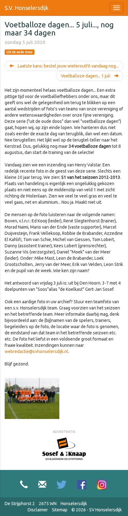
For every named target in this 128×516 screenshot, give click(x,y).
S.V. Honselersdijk (26, 8)
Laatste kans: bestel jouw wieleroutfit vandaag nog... (68, 65)
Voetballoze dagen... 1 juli (86, 75)
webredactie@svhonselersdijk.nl (36, 351)
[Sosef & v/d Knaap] (64, 448)
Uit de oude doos (19, 52)
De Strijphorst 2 (20, 503)
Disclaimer (38, 509)
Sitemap (59, 509)
